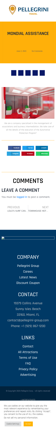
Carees (28, 271)
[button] (13, 73)
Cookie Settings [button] (13, 424)
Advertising (28, 375)
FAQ (28, 363)
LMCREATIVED (28, 400)
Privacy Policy (28, 369)
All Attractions (28, 352)
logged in (22, 197)
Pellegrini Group (28, 266)
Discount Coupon (28, 283)
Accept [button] (28, 424)
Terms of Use (28, 358)
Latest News (28, 277)
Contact (28, 346)
